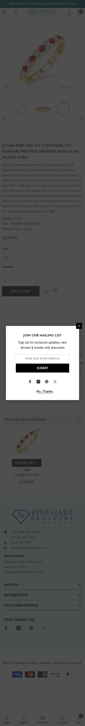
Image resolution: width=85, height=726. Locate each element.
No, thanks (45, 391)
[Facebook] (30, 381)
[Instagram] (38, 381)
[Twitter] (55, 381)
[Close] (79, 326)
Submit (42, 368)
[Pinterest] (46, 381)
